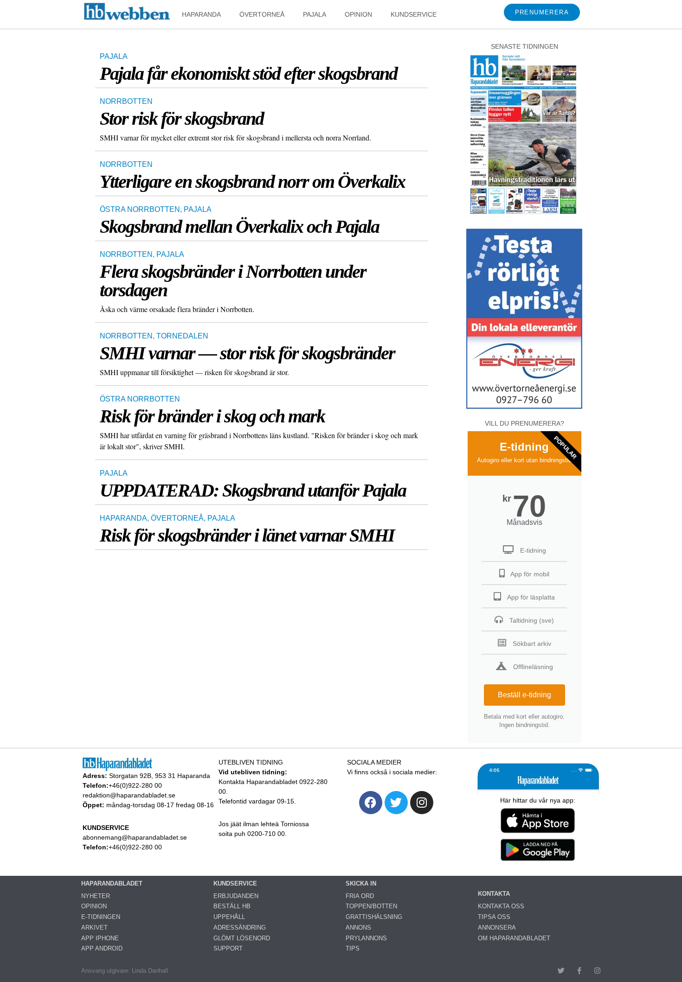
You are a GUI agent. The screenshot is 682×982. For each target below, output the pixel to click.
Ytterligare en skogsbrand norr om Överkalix (252, 181)
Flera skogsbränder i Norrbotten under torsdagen (233, 280)
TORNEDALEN (182, 336)
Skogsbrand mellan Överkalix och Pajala (239, 226)
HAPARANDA (201, 14)
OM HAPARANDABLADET (514, 938)
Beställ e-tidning (524, 695)
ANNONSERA (497, 927)
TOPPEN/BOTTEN (371, 906)
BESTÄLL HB (232, 906)
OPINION (358, 14)
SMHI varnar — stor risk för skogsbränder (247, 353)
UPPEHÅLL (229, 916)
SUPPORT (228, 948)
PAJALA (314, 14)
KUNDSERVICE (414, 14)
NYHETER (95, 896)
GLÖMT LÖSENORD (241, 938)
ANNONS (358, 927)
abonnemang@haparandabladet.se (135, 837)
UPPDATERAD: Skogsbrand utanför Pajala (253, 490)
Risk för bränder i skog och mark (212, 416)
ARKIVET (94, 927)
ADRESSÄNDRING (239, 927)
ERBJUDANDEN (235, 896)
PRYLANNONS (366, 938)
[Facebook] (370, 802)
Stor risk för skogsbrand (182, 118)
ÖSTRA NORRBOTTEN (140, 209)
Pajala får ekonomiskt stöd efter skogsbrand (248, 73)
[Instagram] (421, 802)
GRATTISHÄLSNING (374, 916)
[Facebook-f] (579, 970)
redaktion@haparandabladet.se (129, 795)
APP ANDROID (101, 948)
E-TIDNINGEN (100, 916)
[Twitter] (396, 802)
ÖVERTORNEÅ (261, 14)
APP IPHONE (100, 938)
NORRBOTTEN (126, 101)
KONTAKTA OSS (501, 906)
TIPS (353, 948)
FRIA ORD (360, 896)
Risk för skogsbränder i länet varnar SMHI (247, 535)
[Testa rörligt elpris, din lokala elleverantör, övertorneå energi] (524, 409)
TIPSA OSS (494, 916)
